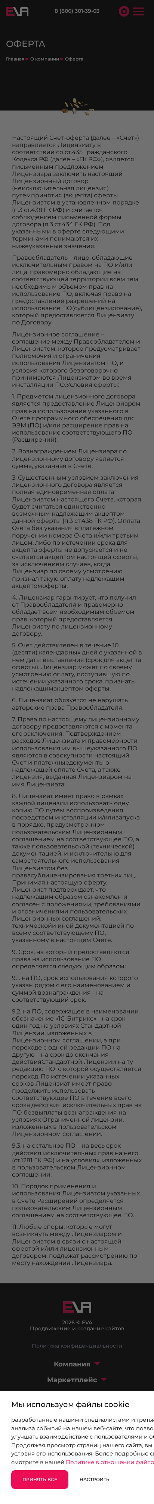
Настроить (95, 1479)
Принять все (39, 1479)
